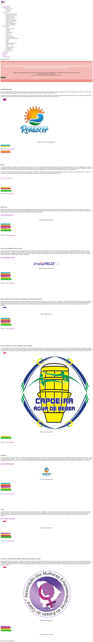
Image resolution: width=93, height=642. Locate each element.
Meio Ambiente (10, 22)
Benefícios (8, 11)
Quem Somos (6, 7)
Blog (4, 54)
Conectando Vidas (10, 37)
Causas (5, 12)
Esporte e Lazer (10, 18)
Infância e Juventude (11, 21)
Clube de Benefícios (10, 148)
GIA (7, 45)
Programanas (9, 48)
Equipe (7, 10)
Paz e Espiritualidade (11, 23)
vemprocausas (6, 56)
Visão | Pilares (9, 8)
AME (7, 27)
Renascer (8, 49)
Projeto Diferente (10, 46)
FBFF (7, 40)
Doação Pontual (6, 191)
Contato (5, 51)
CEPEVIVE (9, 33)
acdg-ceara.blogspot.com (8, 518)
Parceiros (5, 53)
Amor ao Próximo (10, 28)
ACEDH (8, 29)
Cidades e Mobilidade (11, 14)
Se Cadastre (3, 77)
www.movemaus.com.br (7, 178)
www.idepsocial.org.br (7, 215)
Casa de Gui (9, 32)
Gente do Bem (9, 44)
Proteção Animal (10, 16)
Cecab (7, 34)
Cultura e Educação (11, 17)
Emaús (7, 39)
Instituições (6, 26)
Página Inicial (6, 6)
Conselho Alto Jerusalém (12, 38)
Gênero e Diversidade (11, 19)
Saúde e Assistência (11, 24)
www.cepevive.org (7, 464)
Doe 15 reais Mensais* (5, 145)
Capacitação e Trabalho (12, 13)
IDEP (7, 42)
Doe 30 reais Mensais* (5, 151)
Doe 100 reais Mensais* (6, 152)
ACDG (7, 30)
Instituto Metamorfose (11, 43)
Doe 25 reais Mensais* (5, 227)
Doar (4, 55)
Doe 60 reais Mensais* (5, 146)
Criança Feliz (9, 35)
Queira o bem (9, 50)
